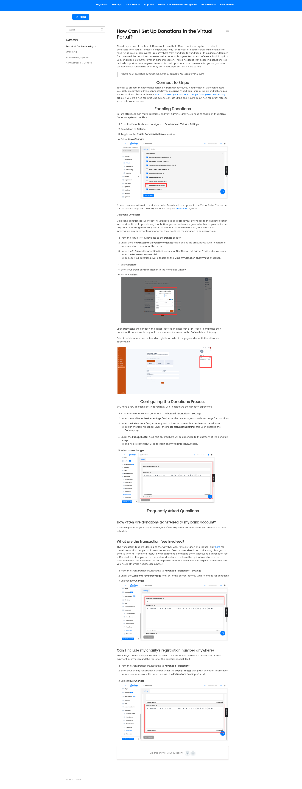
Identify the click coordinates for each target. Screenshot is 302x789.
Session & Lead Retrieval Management (178, 4)
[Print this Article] (227, 31)
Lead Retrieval (208, 4)
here (217, 547)
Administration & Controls (79, 62)
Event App (117, 4)
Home (83, 16)
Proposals (149, 4)
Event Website (227, 4)
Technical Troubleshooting (80, 46)
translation (182, 208)
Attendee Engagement (78, 57)
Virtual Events (133, 4)
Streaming (71, 51)
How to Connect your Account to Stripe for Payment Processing (190, 94)
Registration (102, 4)
